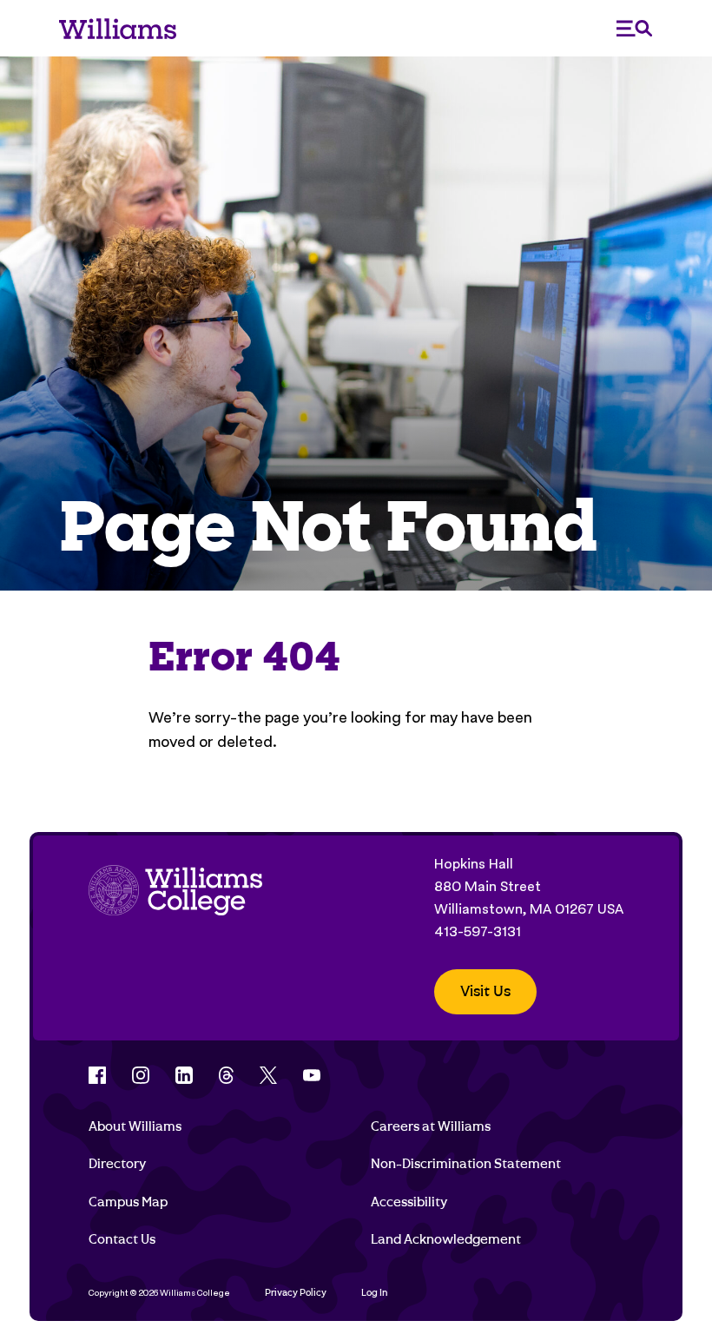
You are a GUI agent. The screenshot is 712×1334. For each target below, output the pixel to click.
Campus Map (128, 1202)
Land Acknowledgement (446, 1239)
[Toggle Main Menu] (634, 28)
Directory (117, 1164)
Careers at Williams (431, 1126)
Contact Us (122, 1239)
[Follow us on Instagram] (140, 1075)
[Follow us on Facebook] (97, 1075)
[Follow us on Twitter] (268, 1075)
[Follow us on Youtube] (311, 1075)
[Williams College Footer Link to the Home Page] (175, 933)
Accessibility (409, 1202)
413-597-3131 (477, 931)
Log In (374, 1292)
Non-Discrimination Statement (466, 1164)
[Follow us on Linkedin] (184, 1075)
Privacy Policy (295, 1292)
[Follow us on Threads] (226, 1075)
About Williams (135, 1126)
